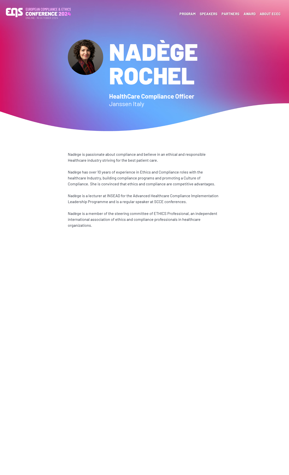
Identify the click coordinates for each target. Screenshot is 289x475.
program (187, 14)
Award (250, 14)
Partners (230, 14)
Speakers (209, 14)
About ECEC (270, 14)
